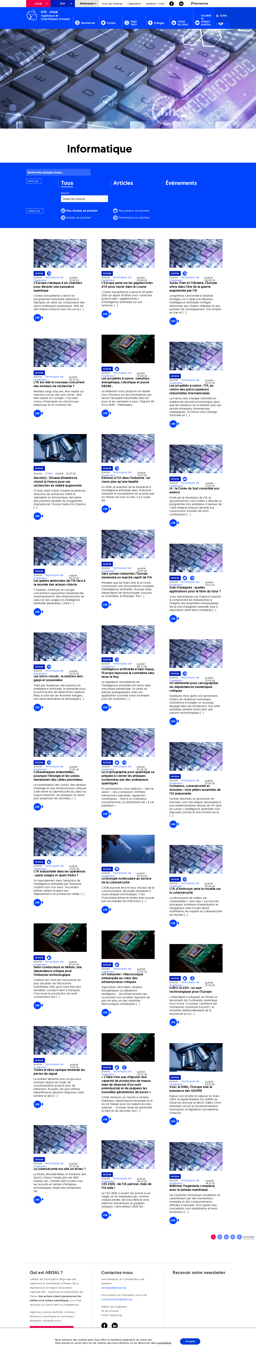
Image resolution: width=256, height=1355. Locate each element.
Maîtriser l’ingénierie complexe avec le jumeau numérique (192, 1188)
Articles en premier (78, 217)
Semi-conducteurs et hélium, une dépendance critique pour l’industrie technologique (58, 971)
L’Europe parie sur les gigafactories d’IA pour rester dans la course (127, 285)
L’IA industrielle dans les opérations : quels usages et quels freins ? (60, 873)
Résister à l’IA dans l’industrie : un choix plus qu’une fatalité (126, 480)
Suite (223, 15)
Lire (37, 317)
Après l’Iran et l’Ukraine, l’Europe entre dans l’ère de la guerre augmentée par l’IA (193, 286)
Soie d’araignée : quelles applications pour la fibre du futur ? (195, 589)
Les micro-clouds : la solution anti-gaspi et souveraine (59, 678)
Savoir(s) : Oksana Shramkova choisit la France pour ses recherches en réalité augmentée (58, 481)
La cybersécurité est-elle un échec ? (60, 1169)
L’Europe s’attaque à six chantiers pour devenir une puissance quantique (58, 286)
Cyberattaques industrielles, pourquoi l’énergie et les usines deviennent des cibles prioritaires (58, 776)
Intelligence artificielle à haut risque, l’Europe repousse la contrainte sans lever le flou (128, 673)
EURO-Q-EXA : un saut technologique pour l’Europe (190, 990)
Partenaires (87, 3)
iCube (49, 473)
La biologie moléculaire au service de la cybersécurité (126, 880)
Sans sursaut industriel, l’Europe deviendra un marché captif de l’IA (127, 575)
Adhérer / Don (155, 3)
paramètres (164, 1343)
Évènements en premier (134, 217)
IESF (62, 3)
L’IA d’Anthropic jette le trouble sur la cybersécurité (195, 891)
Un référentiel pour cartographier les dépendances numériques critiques (193, 687)
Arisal (38, 3)
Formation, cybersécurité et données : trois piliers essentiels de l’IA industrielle (195, 789)
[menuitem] (38, 3)
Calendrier (134, 3)
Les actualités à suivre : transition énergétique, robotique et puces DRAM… (125, 382)
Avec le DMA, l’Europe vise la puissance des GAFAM (190, 1089)
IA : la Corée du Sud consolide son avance (194, 490)
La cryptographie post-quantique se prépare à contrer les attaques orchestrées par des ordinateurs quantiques (128, 777)
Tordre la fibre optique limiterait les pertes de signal (59, 1072)
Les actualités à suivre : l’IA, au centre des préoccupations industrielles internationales (191, 389)
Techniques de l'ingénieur (49, 279)
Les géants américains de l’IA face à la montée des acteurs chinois (59, 583)
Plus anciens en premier (133, 210)
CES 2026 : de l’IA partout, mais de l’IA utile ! (127, 1186)
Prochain (248, 1236)
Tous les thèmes (112, 3)
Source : (66, 193)
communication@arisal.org (116, 1299)
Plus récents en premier (81, 211)
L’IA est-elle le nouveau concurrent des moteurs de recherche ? (59, 384)
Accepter (190, 1341)
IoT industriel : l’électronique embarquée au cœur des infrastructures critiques (122, 978)
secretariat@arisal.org (113, 1287)
